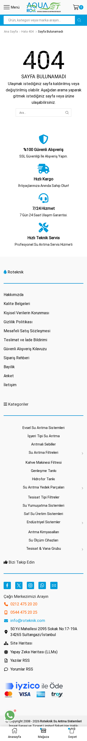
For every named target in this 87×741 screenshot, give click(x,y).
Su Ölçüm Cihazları (43, 540)
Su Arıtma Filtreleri (43, 452)
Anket (9, 376)
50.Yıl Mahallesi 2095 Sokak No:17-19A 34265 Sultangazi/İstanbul (43, 632)
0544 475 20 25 (23, 612)
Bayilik (9, 367)
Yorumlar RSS (21, 669)
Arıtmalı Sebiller (43, 444)
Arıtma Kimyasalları (43, 532)
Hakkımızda (13, 294)
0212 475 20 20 (23, 604)
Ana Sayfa (11, 31)
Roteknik (15, 272)
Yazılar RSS (20, 660)
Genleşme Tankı (43, 471)
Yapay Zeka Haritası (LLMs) (34, 652)
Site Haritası (21, 643)
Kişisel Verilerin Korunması (26, 313)
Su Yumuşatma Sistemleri (43, 505)
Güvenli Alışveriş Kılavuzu (25, 349)
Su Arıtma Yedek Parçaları (43, 487)
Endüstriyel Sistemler (43, 522)
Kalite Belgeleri (17, 303)
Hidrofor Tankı (43, 479)
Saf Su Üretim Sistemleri (43, 514)
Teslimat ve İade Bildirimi (25, 340)
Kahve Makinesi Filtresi (44, 462)
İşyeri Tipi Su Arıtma (44, 436)
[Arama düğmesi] (79, 20)
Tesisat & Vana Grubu (43, 548)
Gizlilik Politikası (18, 322)
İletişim (10, 385)
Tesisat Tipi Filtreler (43, 497)
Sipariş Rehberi (16, 358)
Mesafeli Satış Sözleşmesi (27, 331)
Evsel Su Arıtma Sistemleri (43, 428)
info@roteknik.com (27, 620)
